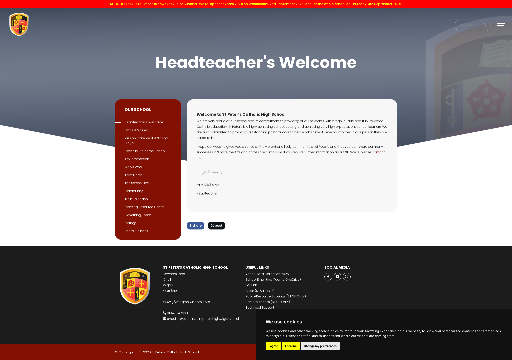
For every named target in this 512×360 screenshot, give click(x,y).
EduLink (251, 285)
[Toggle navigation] (501, 25)
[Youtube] (337, 276)
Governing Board (138, 215)
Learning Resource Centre (145, 207)
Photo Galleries (136, 231)
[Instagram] (346, 276)
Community (134, 191)
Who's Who (133, 167)
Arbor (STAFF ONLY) (260, 290)
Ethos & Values (136, 130)
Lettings (131, 223)
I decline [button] (291, 346)
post (218, 225)
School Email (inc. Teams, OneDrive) (273, 279)
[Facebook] (328, 276)
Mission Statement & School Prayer (146, 140)
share (197, 225)
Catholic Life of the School (145, 151)
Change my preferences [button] (320, 346)
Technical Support (260, 307)
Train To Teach (136, 199)
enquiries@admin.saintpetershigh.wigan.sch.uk (203, 318)
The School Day (137, 183)
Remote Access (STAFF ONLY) (268, 302)
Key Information (137, 159)
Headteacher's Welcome (144, 122)
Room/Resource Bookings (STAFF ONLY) (276, 296)
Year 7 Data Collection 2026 (267, 274)
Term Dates (133, 175)
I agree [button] (273, 346)
